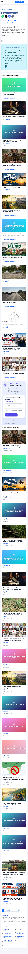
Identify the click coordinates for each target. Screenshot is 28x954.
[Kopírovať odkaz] (12, 16)
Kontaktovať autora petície (9, 41)
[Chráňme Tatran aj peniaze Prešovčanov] (14, 252)
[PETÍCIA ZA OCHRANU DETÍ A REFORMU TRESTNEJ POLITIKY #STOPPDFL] (14, 136)
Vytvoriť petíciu (12, 415)
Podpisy (12, 20)
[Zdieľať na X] (6, 16)
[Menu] (26, 2)
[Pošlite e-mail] (9, 16)
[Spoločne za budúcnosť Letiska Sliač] (14, 183)
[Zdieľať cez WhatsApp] (2, 16)
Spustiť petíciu (19, 1)
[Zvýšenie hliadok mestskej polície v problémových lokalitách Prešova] (14, 344)
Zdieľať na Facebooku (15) (11, 13)
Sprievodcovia (6, 927)
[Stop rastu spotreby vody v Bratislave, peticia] (14, 275)
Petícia (4, 20)
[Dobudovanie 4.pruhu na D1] (14, 297)
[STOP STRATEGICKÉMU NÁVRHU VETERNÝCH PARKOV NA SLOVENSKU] (14, 89)
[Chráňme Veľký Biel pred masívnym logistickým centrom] (14, 206)
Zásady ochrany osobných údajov (11, 22)
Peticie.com (4, 1)
